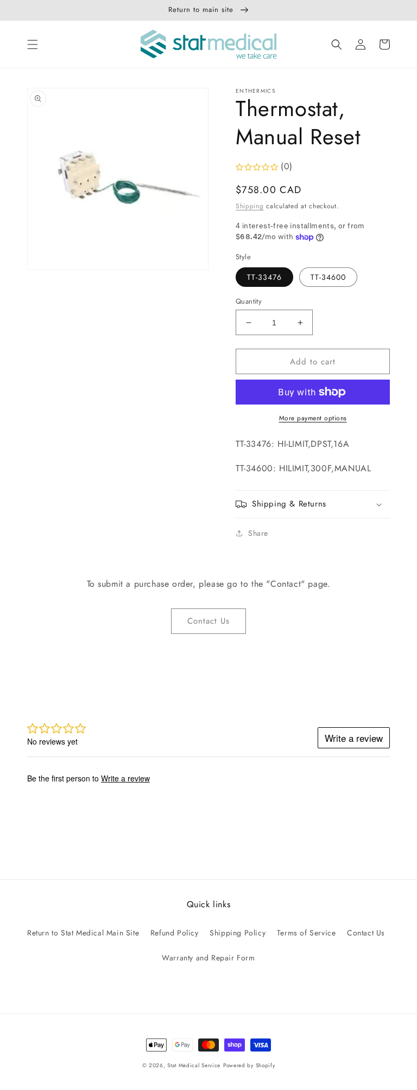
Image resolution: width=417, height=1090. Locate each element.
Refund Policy (174, 932)
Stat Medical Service (193, 1065)
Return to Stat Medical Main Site (83, 932)
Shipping (250, 206)
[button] (33, 44)
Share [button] (258, 533)
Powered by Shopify (249, 1065)
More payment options (313, 418)
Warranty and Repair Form (208, 957)
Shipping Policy (238, 932)
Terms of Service (306, 932)
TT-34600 (328, 277)
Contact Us (208, 621)
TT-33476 (264, 277)
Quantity (249, 301)
